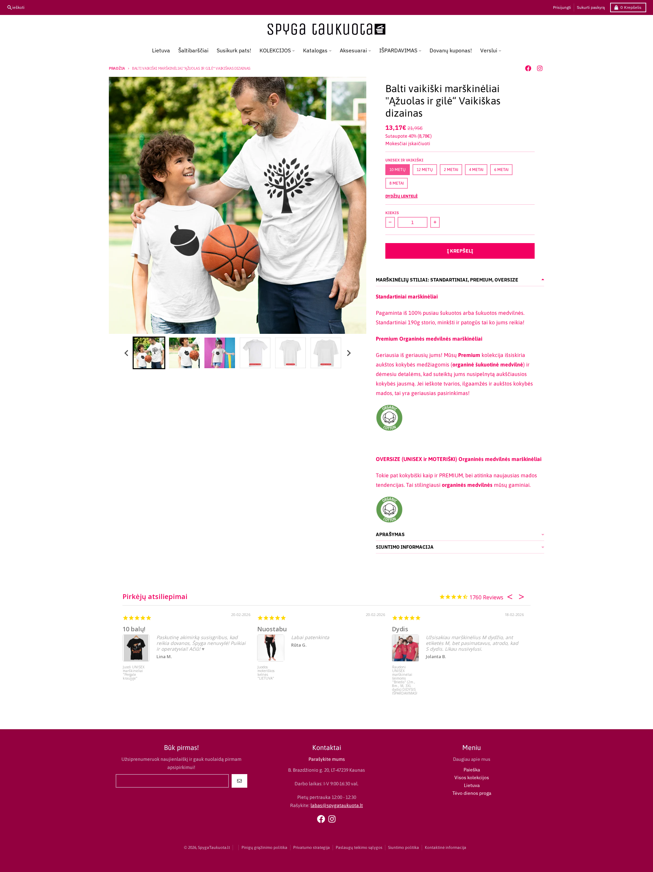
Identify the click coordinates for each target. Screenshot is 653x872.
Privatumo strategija (311, 847)
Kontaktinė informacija (445, 847)
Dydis (400, 629)
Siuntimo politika (403, 847)
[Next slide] (348, 353)
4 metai (476, 169)
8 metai (396, 183)
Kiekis (392, 212)
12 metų (425, 169)
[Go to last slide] (126, 353)
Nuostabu (272, 629)
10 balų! (133, 629)
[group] (149, 353)
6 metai (501, 169)
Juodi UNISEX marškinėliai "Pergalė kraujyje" (134, 673)
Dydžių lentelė (401, 196)
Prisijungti (562, 7)
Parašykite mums (326, 759)
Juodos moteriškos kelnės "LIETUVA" (265, 673)
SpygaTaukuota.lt (214, 847)
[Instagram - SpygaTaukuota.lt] (539, 68)
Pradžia (117, 68)
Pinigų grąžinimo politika (264, 847)
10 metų (397, 169)
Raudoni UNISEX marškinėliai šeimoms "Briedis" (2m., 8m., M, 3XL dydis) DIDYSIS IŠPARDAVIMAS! (404, 678)
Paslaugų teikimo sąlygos (359, 847)
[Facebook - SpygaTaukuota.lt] (528, 68)
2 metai (451, 169)
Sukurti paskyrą (591, 7)
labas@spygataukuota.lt (337, 805)
